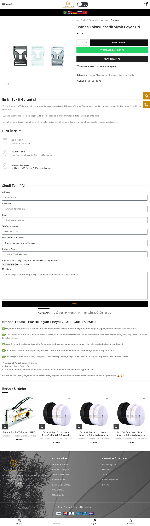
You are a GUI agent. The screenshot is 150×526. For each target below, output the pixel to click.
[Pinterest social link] (93, 81)
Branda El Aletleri (28, 436)
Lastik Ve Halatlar (127, 75)
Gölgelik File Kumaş (61, 464)
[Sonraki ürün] (146, 20)
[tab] (44, 312)
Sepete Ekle (119, 43)
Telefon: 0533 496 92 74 (17, 479)
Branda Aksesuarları (98, 20)
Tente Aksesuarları (60, 474)
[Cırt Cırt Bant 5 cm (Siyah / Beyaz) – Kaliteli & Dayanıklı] (131, 412)
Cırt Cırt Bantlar (65, 439)
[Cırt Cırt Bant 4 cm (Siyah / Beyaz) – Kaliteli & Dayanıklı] (93, 412)
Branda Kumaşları (60, 469)
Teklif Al (105, 474)
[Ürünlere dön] (142, 20)
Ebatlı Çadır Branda (61, 485)
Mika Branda (58, 495)
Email (4, 215)
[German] (75, 12)
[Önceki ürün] (139, 20)
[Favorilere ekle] (32, 399)
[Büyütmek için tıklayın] (7, 84)
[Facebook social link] (85, 81)
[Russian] (79, 12)
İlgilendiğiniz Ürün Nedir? (13, 238)
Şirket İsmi (7, 203)
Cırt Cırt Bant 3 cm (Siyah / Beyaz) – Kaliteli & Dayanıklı (56, 433)
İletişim (105, 485)
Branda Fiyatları (109, 464)
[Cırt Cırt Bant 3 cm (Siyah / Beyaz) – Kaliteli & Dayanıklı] (56, 412)
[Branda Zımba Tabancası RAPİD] (19, 412)
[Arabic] (65, 12)
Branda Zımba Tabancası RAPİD (19, 432)
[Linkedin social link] (96, 81)
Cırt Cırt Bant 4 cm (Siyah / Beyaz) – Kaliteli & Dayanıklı (93, 433)
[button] (5, 426)
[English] (70, 12)
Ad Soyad (6, 192)
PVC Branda (58, 490)
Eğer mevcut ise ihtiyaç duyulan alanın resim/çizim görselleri (30, 260)
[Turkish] (84, 12)
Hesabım (106, 469)
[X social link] (89, 81)
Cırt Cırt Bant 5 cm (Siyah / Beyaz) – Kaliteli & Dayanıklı (130, 433)
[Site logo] (68, 4)
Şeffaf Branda (58, 479)
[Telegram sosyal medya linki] (100, 81)
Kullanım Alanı (8, 249)
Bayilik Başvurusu (110, 479)
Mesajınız (6, 269)
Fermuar (115, 20)
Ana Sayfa (81, 20)
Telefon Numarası (10, 226)
